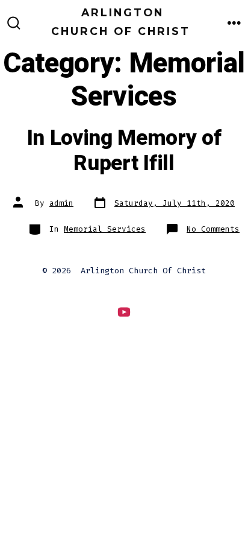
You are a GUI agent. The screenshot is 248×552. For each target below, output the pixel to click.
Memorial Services (105, 229)
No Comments (213, 229)
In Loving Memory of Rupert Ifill (124, 150)
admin (61, 203)
